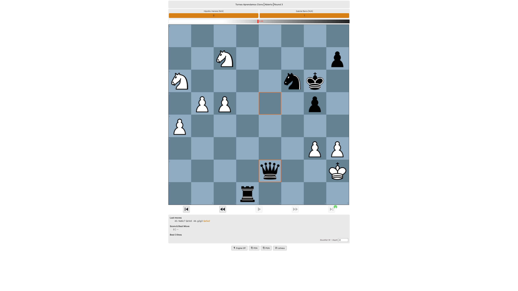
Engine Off (239, 248)
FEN (254, 248)
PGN (266, 248)
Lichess (280, 248)
